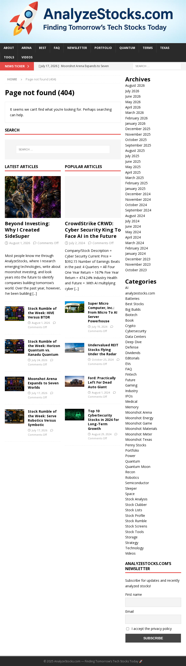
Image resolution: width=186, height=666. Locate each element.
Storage (131, 537)
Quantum (127, 48)
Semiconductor (137, 482)
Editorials (132, 358)
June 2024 (133, 226)
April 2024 (133, 237)
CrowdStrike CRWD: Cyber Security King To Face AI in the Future (93, 229)
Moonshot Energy (139, 418)
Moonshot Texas (138, 439)
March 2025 (134, 177)
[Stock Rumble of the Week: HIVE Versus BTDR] (14, 313)
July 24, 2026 (39, 360)
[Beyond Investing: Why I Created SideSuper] (33, 197)
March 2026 (134, 112)
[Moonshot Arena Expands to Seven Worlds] (14, 384)
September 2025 (138, 145)
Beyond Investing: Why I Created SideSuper (27, 229)
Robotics (132, 477)
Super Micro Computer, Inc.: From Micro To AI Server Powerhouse (102, 312)
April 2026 (133, 107)
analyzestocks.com (140, 293)
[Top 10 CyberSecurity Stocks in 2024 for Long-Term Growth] (74, 414)
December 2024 (137, 194)
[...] (34, 293)
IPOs (129, 396)
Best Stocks (134, 304)
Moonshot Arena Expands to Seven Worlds (43, 383)
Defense (132, 347)
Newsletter (77, 48)
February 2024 (136, 248)
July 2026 (132, 91)
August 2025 (135, 150)
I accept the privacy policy (151, 628)
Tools (9, 57)
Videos (27, 57)
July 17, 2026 (39, 393)
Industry (131, 390)
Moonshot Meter (138, 434)
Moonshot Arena (138, 412)
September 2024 (138, 210)
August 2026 (135, 85)
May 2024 (133, 232)
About (9, 48)
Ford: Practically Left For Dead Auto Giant (102, 382)
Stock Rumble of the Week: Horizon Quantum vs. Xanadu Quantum (44, 348)
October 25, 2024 (103, 359)
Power (130, 455)
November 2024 (138, 199)
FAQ (57, 48)
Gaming (131, 385)
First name (133, 594)
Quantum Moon (137, 466)
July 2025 (132, 156)
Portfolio (103, 48)
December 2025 (137, 128)
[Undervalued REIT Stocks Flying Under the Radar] (74, 348)
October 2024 (136, 204)
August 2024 (135, 215)
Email (129, 611)
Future (130, 380)
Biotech (131, 314)
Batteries (132, 298)
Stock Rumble (136, 521)
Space (130, 493)
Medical (131, 401)
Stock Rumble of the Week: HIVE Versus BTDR (42, 312)
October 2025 (136, 139)
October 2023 (136, 270)
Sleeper (131, 488)
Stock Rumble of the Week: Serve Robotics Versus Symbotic (42, 418)
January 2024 (135, 253)
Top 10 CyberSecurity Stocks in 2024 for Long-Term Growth (103, 420)
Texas (164, 48)
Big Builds (133, 309)
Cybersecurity (135, 331)
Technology (134, 548)
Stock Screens (136, 526)
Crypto (130, 325)
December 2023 (137, 259)
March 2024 (134, 242)
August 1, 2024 (101, 392)
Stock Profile (135, 515)
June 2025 (133, 161)
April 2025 (133, 172)
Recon (130, 472)
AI (126, 287)
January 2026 (135, 123)
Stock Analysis (136, 499)
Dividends (132, 352)
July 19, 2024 (99, 326)
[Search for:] (157, 65)
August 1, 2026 (19, 243)
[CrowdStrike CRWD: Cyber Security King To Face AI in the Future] (93, 197)
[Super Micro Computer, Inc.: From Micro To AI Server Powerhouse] (74, 307)
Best (42, 48)
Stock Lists (133, 510)
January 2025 (135, 188)
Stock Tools (134, 531)
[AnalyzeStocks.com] (93, 40)
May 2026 (133, 102)
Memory (132, 407)
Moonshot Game (138, 423)
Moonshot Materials (141, 428)
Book (129, 320)
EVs (128, 363)
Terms (148, 48)
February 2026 (136, 118)
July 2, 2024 (77, 243)
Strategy (131, 542)
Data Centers (135, 336)
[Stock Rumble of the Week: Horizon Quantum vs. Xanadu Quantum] (14, 346)
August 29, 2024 (101, 434)
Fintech (131, 374)
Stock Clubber (136, 504)
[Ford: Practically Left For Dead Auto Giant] (74, 381)
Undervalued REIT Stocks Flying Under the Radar (103, 349)
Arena (26, 48)
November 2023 (138, 264)
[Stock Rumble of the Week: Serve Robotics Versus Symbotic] (14, 416)
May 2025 (133, 166)
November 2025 (138, 134)
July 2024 (132, 221)
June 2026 (133, 96)
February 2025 (136, 183)
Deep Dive (133, 342)
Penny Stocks (135, 445)
